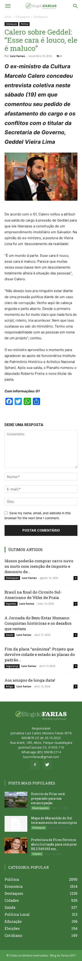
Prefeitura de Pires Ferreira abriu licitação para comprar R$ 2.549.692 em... (54, 844)
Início (8, 17)
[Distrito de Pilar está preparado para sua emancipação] (16, 800)
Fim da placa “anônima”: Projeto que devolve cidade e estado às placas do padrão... (40, 654)
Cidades (37, 853)
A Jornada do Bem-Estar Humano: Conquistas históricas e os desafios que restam (38, 623)
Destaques (23, 17)
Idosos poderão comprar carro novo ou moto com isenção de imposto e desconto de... (39, 566)
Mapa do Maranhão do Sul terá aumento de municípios (54, 820)
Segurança (12, 666)
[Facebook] (34, 764)
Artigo (9, 686)
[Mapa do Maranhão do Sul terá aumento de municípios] (16, 824)
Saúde (9, 634)
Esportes (11, 603)
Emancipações (40, 808)
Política (24, 24)
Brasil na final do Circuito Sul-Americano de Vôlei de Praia (33, 594)
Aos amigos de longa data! (30, 680)
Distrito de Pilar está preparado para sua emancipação (48, 798)
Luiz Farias (17, 56)
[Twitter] (47, 764)
